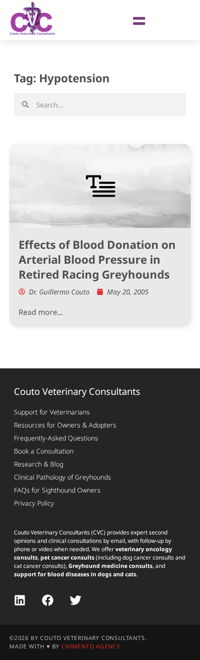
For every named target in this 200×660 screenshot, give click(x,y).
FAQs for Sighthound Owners (57, 490)
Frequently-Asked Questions (56, 437)
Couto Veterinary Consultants (77, 391)
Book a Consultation (43, 451)
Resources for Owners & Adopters (65, 424)
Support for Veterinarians (52, 411)
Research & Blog (38, 464)
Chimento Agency (90, 646)
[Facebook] (47, 600)
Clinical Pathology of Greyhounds (62, 477)
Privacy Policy (34, 503)
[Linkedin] (20, 600)
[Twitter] (75, 600)
